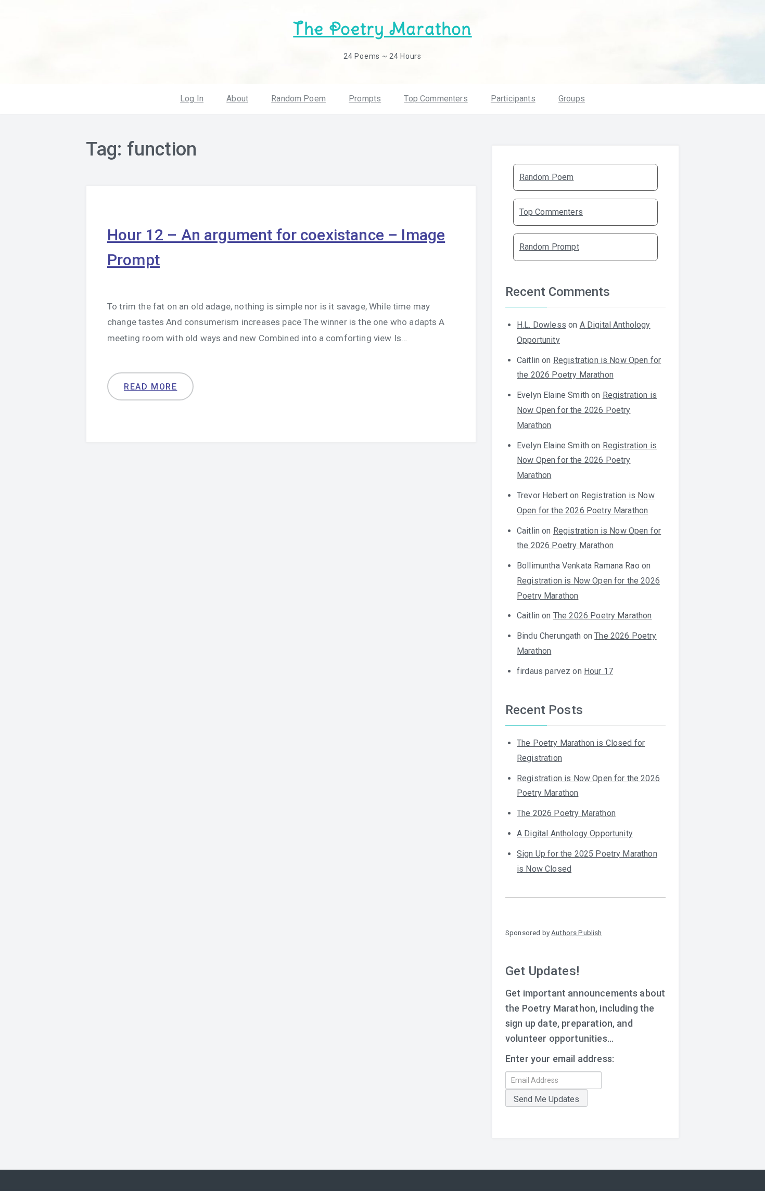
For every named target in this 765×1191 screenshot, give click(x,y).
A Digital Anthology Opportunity (575, 833)
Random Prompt (549, 247)
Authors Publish (576, 932)
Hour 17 (598, 671)
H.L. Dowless (541, 325)
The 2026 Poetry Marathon (602, 615)
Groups (571, 98)
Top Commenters (435, 98)
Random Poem (298, 98)
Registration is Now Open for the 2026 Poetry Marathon (587, 410)
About (237, 98)
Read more (150, 387)
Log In (191, 98)
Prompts (365, 98)
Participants (513, 98)
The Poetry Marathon (382, 29)
